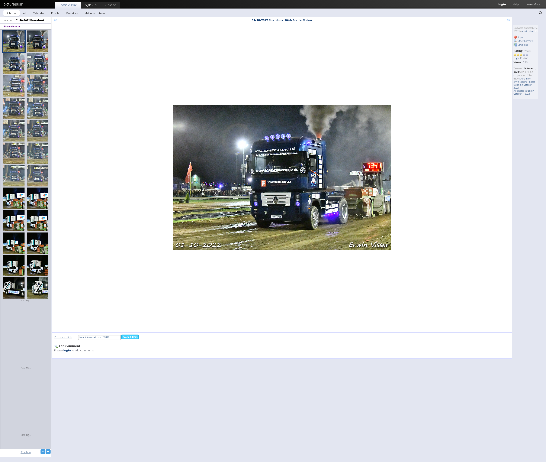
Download (522, 44)
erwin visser (528, 31)
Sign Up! (91, 4)
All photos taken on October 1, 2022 (524, 92)
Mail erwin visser (94, 13)
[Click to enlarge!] (282, 177)
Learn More (533, 4)
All (24, 13)
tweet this (130, 337)
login (67, 350)
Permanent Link (63, 337)
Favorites (72, 13)
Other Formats (525, 40)
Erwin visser (68, 5)
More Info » (525, 78)
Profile (55, 13)
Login (502, 4)
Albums (11, 13)
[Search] (540, 12)
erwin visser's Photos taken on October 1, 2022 (524, 84)
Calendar (38, 13)
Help (516, 4)
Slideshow (26, 452)
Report (520, 37)
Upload (110, 4)
